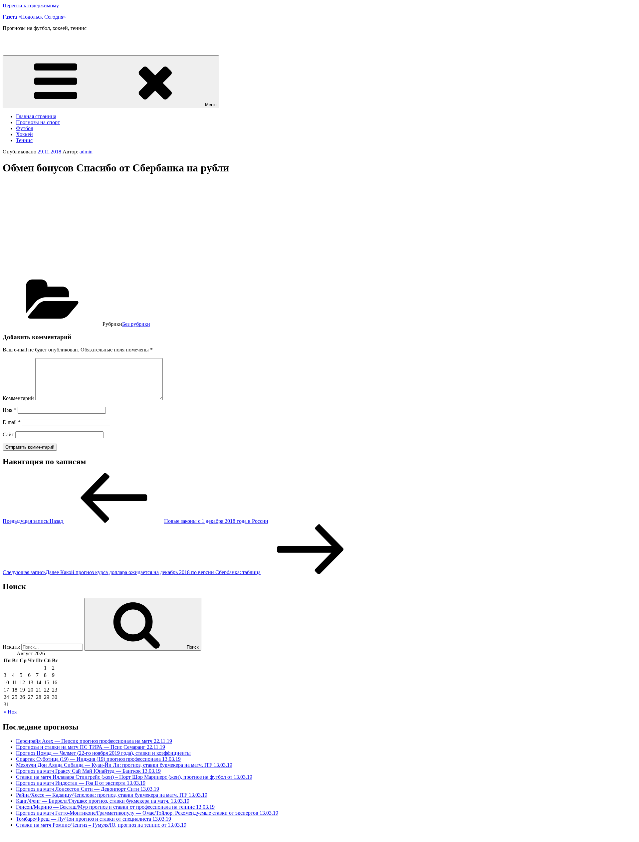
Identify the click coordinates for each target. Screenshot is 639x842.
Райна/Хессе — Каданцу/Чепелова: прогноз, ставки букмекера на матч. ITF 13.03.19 (111, 795)
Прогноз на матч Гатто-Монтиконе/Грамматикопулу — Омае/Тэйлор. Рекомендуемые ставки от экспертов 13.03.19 (147, 813)
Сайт (8, 434)
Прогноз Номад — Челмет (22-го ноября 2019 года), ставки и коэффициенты (103, 753)
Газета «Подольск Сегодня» (34, 17)
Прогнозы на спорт (38, 122)
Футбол (24, 128)
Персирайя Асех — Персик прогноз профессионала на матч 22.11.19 (94, 741)
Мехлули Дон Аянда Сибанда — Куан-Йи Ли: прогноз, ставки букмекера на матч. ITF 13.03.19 (124, 765)
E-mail (12, 422)
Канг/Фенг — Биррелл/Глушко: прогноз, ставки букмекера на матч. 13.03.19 (102, 801)
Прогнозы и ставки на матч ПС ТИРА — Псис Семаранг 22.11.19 (90, 747)
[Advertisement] (58, 228)
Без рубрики (136, 324)
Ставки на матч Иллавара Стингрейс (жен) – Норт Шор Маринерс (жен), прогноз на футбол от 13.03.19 (134, 777)
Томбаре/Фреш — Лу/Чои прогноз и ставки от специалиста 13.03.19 (93, 819)
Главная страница (36, 116)
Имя (9, 410)
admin (86, 151)
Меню (211, 104)
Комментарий (18, 398)
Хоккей (24, 134)
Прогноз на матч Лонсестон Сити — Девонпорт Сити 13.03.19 (87, 789)
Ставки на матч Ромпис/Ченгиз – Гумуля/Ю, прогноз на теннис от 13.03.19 (101, 825)
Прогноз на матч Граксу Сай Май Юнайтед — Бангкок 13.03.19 (88, 771)
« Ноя (10, 712)
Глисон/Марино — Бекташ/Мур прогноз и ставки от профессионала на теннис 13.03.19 (115, 807)
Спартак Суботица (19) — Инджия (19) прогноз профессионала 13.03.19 (98, 759)
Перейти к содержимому (31, 5)
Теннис (24, 140)
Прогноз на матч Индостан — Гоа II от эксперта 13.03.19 (80, 783)
